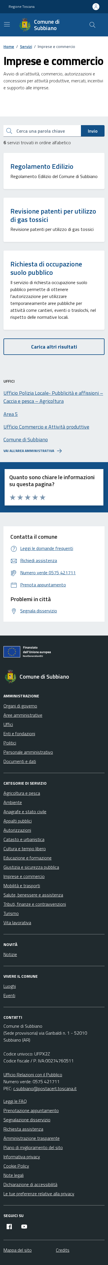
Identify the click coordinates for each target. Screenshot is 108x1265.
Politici (9, 742)
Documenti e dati (19, 761)
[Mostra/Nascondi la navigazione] (6, 24)
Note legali (13, 1175)
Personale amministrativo (28, 752)
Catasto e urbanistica (23, 839)
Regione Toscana (22, 6)
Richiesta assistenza (23, 1128)
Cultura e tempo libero (24, 848)
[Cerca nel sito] (92, 25)
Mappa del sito (17, 1250)
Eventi (9, 995)
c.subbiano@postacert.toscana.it (45, 1088)
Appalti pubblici (17, 820)
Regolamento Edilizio (41, 166)
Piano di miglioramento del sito (33, 1147)
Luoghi (9, 986)
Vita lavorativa (17, 922)
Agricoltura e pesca (21, 793)
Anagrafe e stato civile (24, 811)
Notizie (10, 954)
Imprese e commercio (24, 876)
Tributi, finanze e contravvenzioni (34, 904)
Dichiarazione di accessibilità (30, 1184)
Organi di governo (20, 705)
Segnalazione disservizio (26, 1119)
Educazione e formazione (27, 857)
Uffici (8, 724)
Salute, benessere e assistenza (33, 894)
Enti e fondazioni (19, 733)
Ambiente (12, 802)
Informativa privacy (21, 1156)
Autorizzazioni (17, 830)
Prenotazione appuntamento (31, 1110)
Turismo (11, 913)
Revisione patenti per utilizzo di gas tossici (53, 215)
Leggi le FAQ (15, 1101)
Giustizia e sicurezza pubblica (31, 867)
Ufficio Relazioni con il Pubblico (32, 1074)
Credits (62, 1250)
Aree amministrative (22, 715)
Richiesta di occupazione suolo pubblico (46, 268)
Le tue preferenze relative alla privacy (38, 1193)
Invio (93, 130)
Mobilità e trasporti (21, 885)
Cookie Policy (16, 1165)
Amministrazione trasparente (31, 1138)
